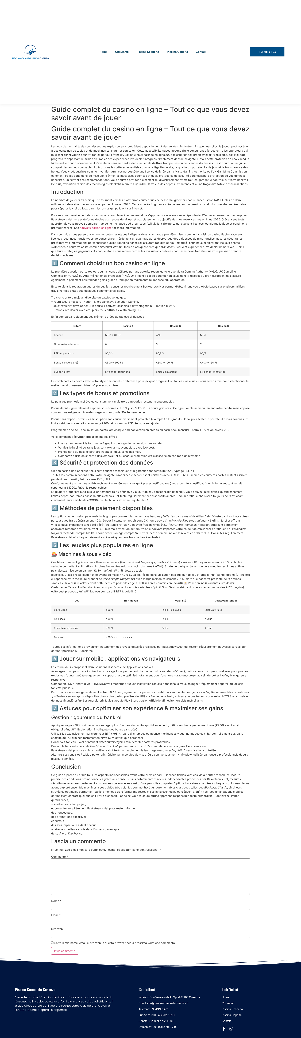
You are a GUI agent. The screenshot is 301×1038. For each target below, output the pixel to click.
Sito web (57, 929)
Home (103, 51)
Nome (56, 900)
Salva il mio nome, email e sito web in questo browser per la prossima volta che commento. (115, 942)
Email (56, 915)
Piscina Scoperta (148, 51)
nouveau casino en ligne (95, 227)
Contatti (201, 51)
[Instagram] (231, 1029)
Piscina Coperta (177, 51)
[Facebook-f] (224, 1029)
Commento (59, 856)
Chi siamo (122, 51)
